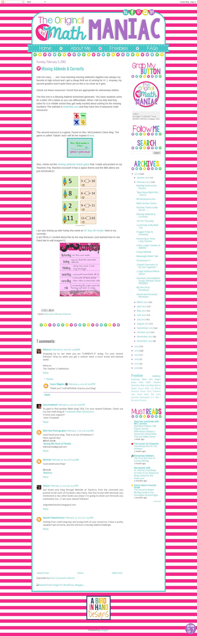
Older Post (117, 573)
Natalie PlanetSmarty (54, 518)
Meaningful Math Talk (147, 256)
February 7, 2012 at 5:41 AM (80, 431)
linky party (49, 314)
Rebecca (47, 349)
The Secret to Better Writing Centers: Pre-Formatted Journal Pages (146, 492)
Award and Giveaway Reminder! (147, 295)
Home (80, 573)
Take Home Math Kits (142, 395)
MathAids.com (71, 106)
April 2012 (142, 306)
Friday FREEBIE (144, 252)
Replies (49, 379)
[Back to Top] (190, 629)
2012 (136, 174)
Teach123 (47, 473)
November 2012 (145, 336)
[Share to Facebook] (50, 310)
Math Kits (147, 379)
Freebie (137, 376)
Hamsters (135, 385)
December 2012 (145, 341)
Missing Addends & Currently (146, 215)
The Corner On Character (146, 444)
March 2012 (142, 302)
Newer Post (43, 573)
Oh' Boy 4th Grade (93, 230)
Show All (157, 501)
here (91, 135)
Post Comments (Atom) (62, 578)
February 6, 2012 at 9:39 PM (81, 384)
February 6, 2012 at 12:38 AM (66, 349)
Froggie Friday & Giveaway (145, 233)
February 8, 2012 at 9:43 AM (65, 460)
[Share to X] (47, 310)
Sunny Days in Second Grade (145, 486)
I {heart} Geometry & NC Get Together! (147, 266)
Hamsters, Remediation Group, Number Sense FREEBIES (149, 281)
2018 (137, 368)
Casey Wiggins (57, 384)
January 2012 (143, 178)
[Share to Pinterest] (52, 310)
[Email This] (42, 310)
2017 (136, 364)
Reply (46, 373)
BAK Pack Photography (54, 431)
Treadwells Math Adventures (79, 412)
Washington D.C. (147, 398)
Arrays (141, 389)
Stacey (46, 486)
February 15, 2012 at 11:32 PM (79, 518)
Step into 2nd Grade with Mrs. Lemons (146, 422)
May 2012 (142, 311)
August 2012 (143, 324)
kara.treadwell (50, 405)
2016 (136, 359)
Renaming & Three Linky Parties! (146, 240)
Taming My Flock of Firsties (57, 444)
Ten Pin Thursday (145, 221)
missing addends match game (73, 164)
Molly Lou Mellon (153, 389)
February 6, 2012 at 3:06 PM (71, 405)
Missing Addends (63, 314)
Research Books (138, 392)
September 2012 (145, 328)
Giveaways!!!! (144, 260)
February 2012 (144, 182)
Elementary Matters (144, 456)
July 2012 (141, 319)
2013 (136, 346)
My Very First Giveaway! (143, 288)
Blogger (104, 630)
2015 (136, 355)
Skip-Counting (147, 385)
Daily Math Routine (150, 382)
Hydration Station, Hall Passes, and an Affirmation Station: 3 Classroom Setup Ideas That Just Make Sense (145, 431)
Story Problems (154, 392)
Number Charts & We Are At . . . (147, 208)
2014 (136, 351)
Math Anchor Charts (147, 203)
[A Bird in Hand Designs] (98, 619)
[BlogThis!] (45, 310)
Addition (156, 376)
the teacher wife (142, 468)
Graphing (135, 379)
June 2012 (142, 315)
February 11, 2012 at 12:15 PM (64, 486)
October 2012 (144, 332)
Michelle (47, 460)
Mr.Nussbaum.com (146, 199)
